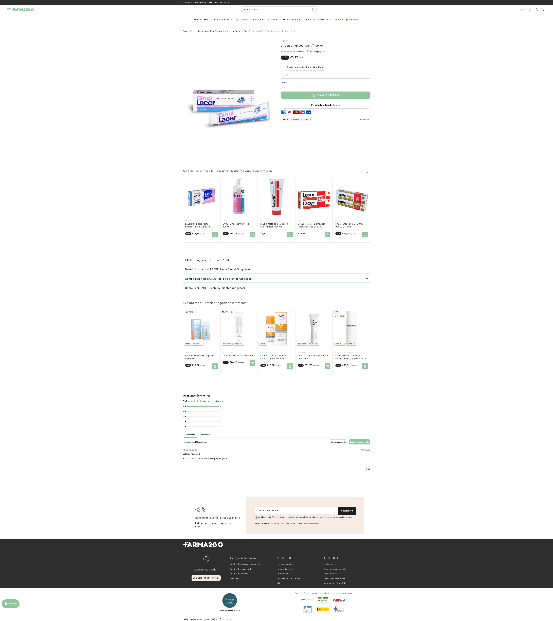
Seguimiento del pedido (335, 569)
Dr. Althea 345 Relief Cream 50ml (239, 356)
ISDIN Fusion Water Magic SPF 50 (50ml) (200, 357)
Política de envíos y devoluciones (246, 564)
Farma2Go (188, 31)
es (520, 10)
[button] (542, 9)
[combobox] (279, 9)
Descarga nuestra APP (335, 578)
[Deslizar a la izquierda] (362, 171)
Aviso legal (235, 578)
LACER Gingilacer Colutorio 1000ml (236, 225)
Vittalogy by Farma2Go (335, 583)
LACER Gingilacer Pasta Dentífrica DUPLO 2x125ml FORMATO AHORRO (198, 225)
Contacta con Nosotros (204, 578)
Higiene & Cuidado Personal (210, 31)
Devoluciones (330, 574)
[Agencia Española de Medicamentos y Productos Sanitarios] (307, 600)
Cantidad (284, 83)
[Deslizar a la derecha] (367, 171)
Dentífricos (249, 31)
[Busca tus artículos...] (313, 9)
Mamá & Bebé (201, 19)
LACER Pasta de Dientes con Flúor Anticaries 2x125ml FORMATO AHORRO (311, 225)
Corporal (273, 19)
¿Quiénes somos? (285, 564)
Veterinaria (323, 19)
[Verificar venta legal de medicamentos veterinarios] (307, 609)
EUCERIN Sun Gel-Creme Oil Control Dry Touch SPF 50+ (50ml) (273, 357)
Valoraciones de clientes (288, 578)
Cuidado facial (222, 19)
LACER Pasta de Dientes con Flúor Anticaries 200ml (274, 225)
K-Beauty (258, 19)
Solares (243, 19)
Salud (309, 19)
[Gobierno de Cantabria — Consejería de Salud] (339, 609)
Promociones (283, 574)
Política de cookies (239, 574)
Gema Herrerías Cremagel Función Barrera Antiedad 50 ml (350, 357)
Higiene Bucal (233, 31)
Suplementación (292, 19)
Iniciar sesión (330, 564)
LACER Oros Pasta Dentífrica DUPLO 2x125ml (349, 225)
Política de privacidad (240, 569)
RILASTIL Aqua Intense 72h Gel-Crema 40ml (313, 357)
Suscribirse (347, 510)
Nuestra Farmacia (285, 569)
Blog (279, 583)
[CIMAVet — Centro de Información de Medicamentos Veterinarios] (339, 600)
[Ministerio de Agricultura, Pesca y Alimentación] (323, 609)
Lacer (284, 40)
